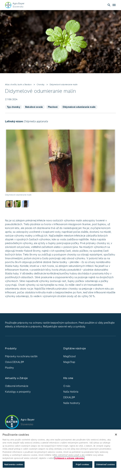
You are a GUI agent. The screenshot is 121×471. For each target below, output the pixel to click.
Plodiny (9, 367)
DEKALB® (69, 397)
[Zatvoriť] (115, 434)
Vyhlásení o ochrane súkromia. (69, 458)
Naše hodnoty (71, 403)
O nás (66, 386)
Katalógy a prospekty (18, 391)
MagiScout (69, 356)
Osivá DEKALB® (14, 362)
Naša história (70, 391)
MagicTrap (69, 362)
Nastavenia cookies (13, 464)
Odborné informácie (16, 386)
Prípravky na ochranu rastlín (21, 356)
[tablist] (60, 203)
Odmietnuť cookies (105, 464)
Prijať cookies (82, 464)
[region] (60, 450)
